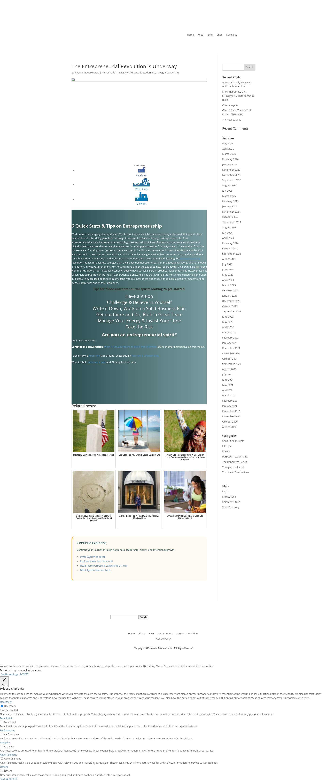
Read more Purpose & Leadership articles (104, 565)
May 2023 (227, 274)
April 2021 (228, 390)
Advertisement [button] (8, 754)
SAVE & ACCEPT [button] (8, 778)
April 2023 (228, 280)
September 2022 (231, 311)
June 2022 (227, 316)
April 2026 (228, 148)
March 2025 (229, 196)
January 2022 (229, 342)
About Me (94, 355)
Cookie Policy (163, 638)
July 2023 (227, 264)
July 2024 (227, 232)
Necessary (10, 706)
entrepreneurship (190, 258)
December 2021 (231, 348)
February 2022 (230, 337)
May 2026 (227, 143)
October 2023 (230, 248)
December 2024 (231, 211)
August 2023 (229, 258)
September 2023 (231, 253)
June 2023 (227, 269)
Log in (225, 491)
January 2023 (229, 295)
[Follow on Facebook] (208, 45)
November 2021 (231, 353)
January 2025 (229, 206)
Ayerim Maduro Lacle (87, 72)
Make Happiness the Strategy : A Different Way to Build (238, 95)
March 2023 (229, 285)
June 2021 (227, 379)
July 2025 (227, 190)
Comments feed (231, 502)
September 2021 (231, 363)
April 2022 (228, 327)
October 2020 (230, 421)
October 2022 (230, 306)
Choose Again (230, 105)
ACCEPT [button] (24, 674)
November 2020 (231, 416)
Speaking (231, 35)
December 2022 (231, 301)
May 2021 (227, 385)
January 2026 (229, 164)
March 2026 (229, 153)
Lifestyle (124, 72)
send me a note (97, 362)
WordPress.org (230, 507)
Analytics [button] (5, 742)
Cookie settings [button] (9, 674)
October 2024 (230, 217)
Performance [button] (7, 730)
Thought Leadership (168, 72)
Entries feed (229, 496)
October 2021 (230, 358)
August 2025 (229, 185)
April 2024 (228, 237)
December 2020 (231, 411)
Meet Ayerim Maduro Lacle (95, 570)
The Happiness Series (234, 461)
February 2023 (230, 290)
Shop (220, 35)
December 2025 (231, 169)
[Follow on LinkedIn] (202, 45)
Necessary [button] (6, 701)
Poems (226, 451)
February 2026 (230, 159)
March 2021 (229, 395)
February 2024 (230, 243)
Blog (210, 35)
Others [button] (4, 766)
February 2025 (230, 201)
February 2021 (230, 400)
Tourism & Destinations (235, 472)
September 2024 (231, 222)
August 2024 (229, 227)
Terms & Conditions (187, 633)
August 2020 (229, 427)
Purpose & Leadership (142, 72)
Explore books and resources (96, 561)
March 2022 (229, 332)
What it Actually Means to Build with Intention (130, 346)
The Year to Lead (231, 119)
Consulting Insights (233, 440)
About (201, 35)
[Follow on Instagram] (215, 45)
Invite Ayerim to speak (92, 556)
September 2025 (231, 180)
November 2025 (231, 175)
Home (190, 35)
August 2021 (229, 369)
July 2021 (227, 374)
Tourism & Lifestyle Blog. (145, 355)
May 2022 (227, 322)
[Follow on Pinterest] (222, 45)
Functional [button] (6, 718)
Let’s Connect (165, 633)
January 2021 (229, 406)
